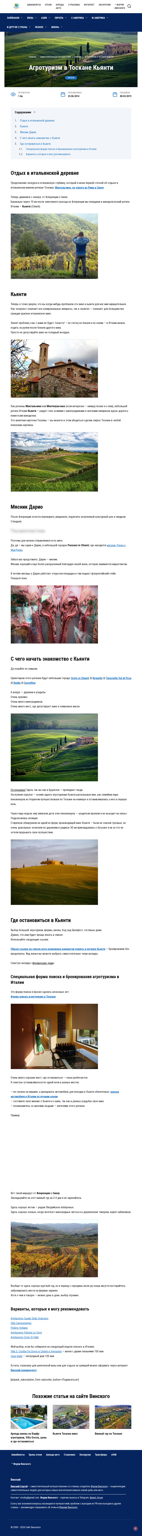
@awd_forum (96, 1497)
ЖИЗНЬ (55, 27)
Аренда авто (53, 1454)
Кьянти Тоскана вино (65, 1433)
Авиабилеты (34, 4)
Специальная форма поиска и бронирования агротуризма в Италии (61, 149)
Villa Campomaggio (21, 1323)
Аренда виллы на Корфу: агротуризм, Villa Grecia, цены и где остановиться (29, 1437)
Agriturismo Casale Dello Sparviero (29, 1318)
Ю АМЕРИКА (98, 17)
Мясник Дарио (28, 132)
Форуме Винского (68, 1507)
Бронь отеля (35, 1454)
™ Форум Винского (21, 1463)
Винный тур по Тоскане (108, 1433)
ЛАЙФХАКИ (13, 17)
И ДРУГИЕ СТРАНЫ (17, 27)
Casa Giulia (16, 1356)
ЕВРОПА (59, 17)
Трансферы (101, 1454)
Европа (71, 78)
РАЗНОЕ (39, 27)
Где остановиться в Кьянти (35, 143)
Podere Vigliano (19, 1327)
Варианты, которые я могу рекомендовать (48, 154)
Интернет (89, 4)
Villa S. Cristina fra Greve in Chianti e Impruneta (36, 1351)
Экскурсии (105, 4)
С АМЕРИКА (77, 17)
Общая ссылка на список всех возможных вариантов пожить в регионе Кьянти (58, 949)
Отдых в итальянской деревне (37, 120)
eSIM (113, 1454)
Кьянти (24, 126)
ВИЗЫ (30, 17)
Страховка (74, 4)
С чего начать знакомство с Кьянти (40, 138)
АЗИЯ (44, 17)
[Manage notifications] (135, 1528)
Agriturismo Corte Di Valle (25, 1337)
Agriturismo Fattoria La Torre (26, 1332)
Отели (48, 4)
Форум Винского (99, 1486)
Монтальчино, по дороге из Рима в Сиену (79, 187)
